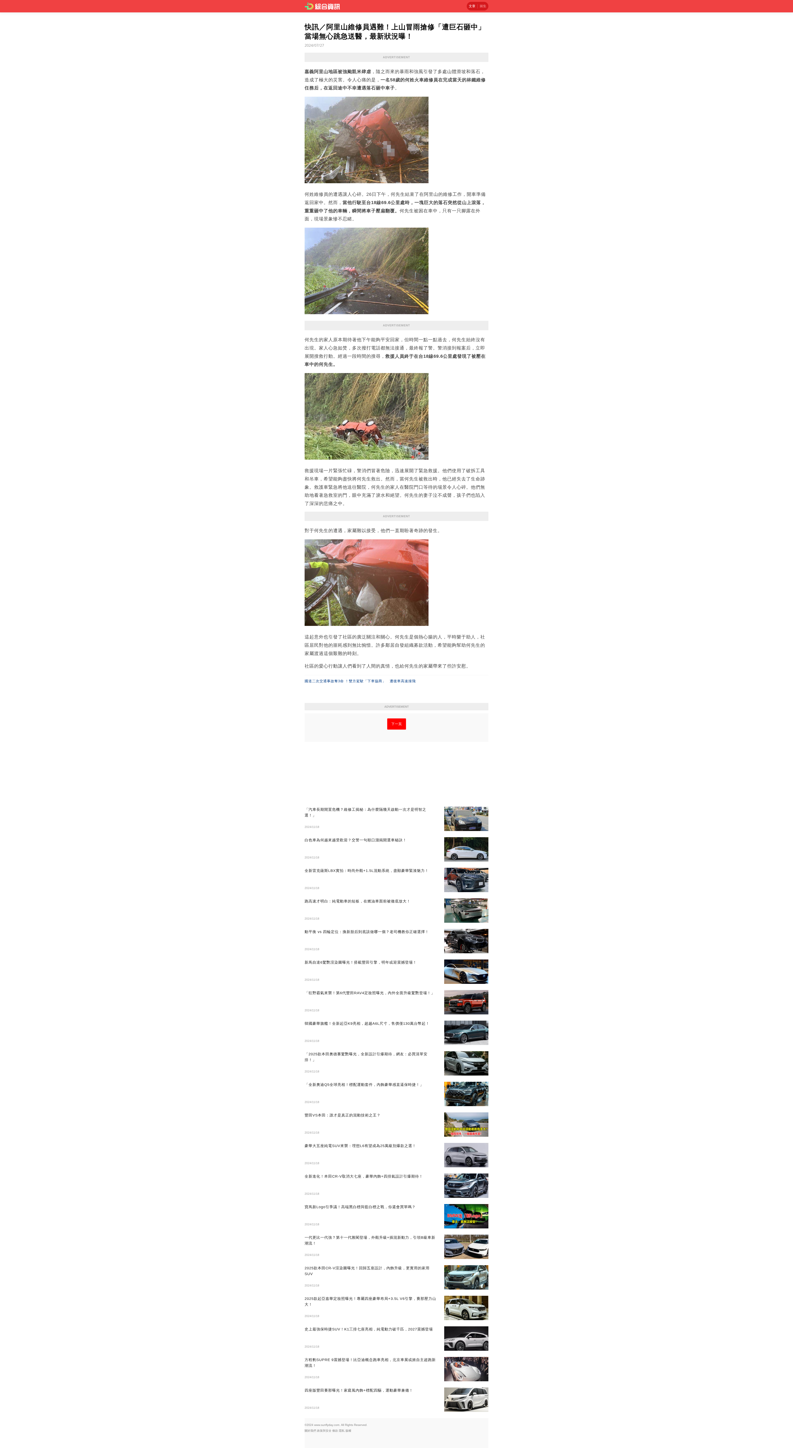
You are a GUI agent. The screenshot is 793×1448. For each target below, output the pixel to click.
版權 (348, 1430)
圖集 (483, 6)
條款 (335, 1430)
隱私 (342, 1430)
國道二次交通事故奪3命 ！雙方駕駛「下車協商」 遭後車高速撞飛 (360, 681)
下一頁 (396, 724)
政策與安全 (324, 1430)
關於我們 (310, 1430)
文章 (472, 6)
